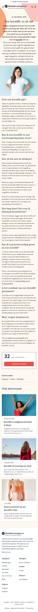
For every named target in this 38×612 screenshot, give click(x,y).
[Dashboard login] (35, 7)
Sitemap (7, 608)
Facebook (5, 379)
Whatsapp (20, 379)
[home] (15, 7)
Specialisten (5, 569)
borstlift (19, 39)
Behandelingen (6, 562)
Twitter (12, 379)
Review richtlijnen (24, 562)
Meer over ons (6, 552)
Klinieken (4, 566)
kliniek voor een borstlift (16, 338)
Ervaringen (5, 572)
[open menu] (3, 7)
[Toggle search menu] (32, 7)
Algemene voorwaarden (17, 608)
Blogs (3, 579)
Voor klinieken (23, 579)
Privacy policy (29, 608)
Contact (21, 570)
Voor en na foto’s (7, 576)
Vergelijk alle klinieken (19, 364)
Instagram (5, 588)
